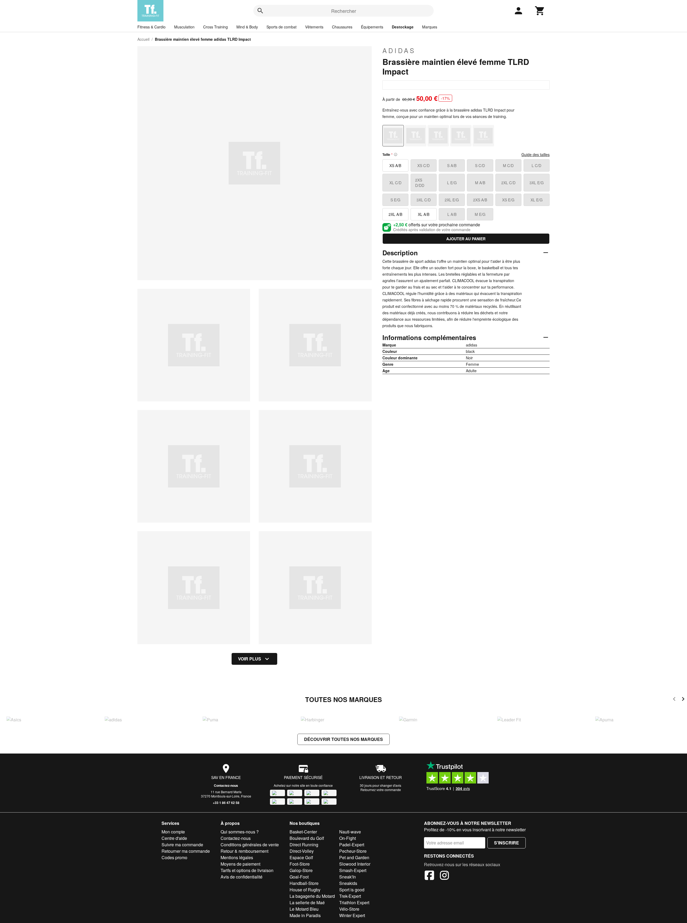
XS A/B (395, 165)
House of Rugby (305, 890)
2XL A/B (395, 214)
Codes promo (174, 857)
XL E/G (537, 199)
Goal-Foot (299, 877)
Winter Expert (352, 915)
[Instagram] (444, 876)
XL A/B (423, 214)
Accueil (143, 39)
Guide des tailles (535, 154)
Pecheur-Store (353, 851)
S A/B (451, 165)
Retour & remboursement (244, 851)
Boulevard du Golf (307, 838)
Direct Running (304, 844)
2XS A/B (480, 199)
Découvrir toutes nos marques (343, 739)
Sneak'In (347, 877)
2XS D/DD (419, 182)
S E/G (395, 199)
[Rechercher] (260, 11)
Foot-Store (300, 864)
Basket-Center (303, 832)
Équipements (372, 26)
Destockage (403, 26)
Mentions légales (237, 857)
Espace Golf (301, 857)
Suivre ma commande (182, 844)
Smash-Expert (352, 870)
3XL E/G (536, 182)
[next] (683, 699)
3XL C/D (423, 199)
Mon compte (173, 832)
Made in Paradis (305, 915)
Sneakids (348, 883)
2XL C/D (508, 182)
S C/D (480, 165)
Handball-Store (304, 883)
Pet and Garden (354, 857)
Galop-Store (301, 870)
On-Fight (347, 838)
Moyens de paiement (240, 864)
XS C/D (423, 165)
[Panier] (540, 10)
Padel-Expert (351, 844)
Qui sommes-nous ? (240, 832)
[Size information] (395, 154)
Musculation (184, 26)
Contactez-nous (226, 785)
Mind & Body (247, 26)
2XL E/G (452, 199)
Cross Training (215, 26)
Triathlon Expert (354, 902)
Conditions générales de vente (250, 844)
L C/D (536, 165)
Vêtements (314, 26)
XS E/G (508, 199)
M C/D (508, 165)
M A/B (480, 182)
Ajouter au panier (465, 238)
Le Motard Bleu (304, 909)
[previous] (674, 699)
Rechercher (343, 10)
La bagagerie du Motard (312, 896)
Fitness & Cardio (151, 26)
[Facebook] (429, 876)
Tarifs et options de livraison (247, 870)
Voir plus (249, 659)
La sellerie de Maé (307, 902)
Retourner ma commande (186, 851)
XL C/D (395, 182)
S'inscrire (506, 843)
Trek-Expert (350, 896)
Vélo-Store (349, 909)
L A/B (451, 214)
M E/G (480, 214)
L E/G (452, 182)
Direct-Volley (302, 851)
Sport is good (351, 890)
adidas (399, 50)
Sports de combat (281, 26)
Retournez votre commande (380, 789)
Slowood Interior (354, 864)
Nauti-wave (350, 832)
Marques (429, 26)
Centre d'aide (174, 838)
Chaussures (342, 26)
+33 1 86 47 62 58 (226, 802)
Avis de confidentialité (241, 877)
